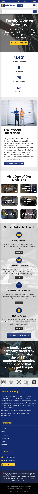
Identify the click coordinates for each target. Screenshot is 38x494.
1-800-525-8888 (9, 457)
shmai (11, 418)
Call (4, 1)
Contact (4, 444)
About (3, 441)
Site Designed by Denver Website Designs (19, 486)
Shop (21, 5)
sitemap (10, 491)
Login (21, 1)
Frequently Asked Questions (24, 410)
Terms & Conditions (23, 413)
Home (3, 429)
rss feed (23, 491)
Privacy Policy (6, 415)
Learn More (19, 253)
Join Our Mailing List (8, 465)
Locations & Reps (8, 410)
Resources (5, 438)
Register (28, 1)
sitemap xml (16, 491)
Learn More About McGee (14, 163)
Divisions (4, 435)
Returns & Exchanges (9, 413)
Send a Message (9, 460)
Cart (35, 1)
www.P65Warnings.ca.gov (19, 480)
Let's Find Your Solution (19, 335)
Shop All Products (19, 43)
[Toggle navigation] (34, 5)
